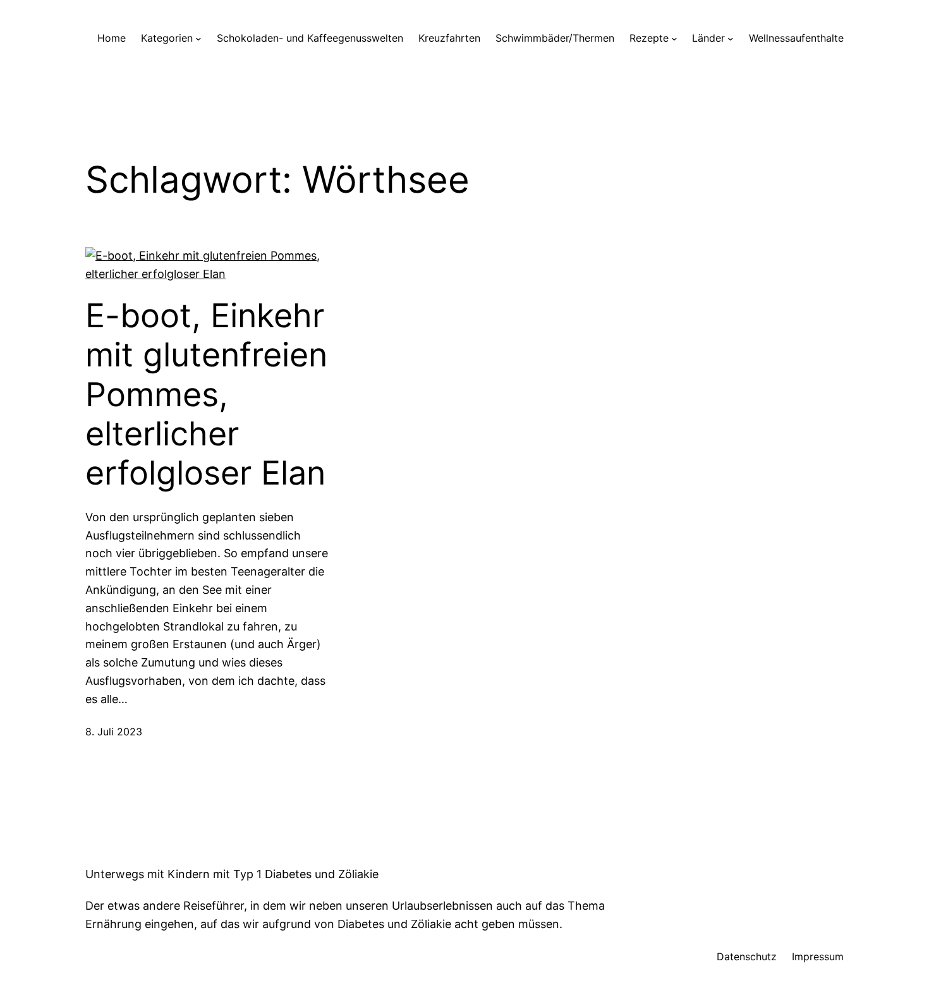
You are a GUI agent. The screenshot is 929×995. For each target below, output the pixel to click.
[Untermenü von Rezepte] (674, 38)
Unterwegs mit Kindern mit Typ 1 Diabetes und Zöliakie (232, 874)
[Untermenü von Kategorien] (198, 38)
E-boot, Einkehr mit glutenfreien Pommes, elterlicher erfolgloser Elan (206, 394)
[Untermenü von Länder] (730, 38)
